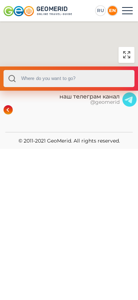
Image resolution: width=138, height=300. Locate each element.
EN (112, 10)
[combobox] (69, 78)
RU (100, 10)
